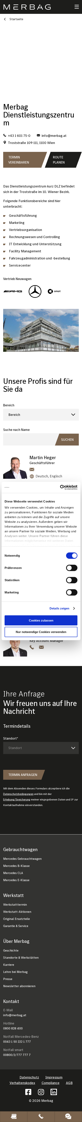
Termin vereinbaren (18, 160)
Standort (10, 738)
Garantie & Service (15, 925)
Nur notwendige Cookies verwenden (41, 632)
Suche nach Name (16, 429)
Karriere (8, 964)
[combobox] (41, 415)
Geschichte (11, 950)
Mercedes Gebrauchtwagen (22, 858)
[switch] (71, 568)
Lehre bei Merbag (15, 971)
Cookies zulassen (41, 620)
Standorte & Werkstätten (21, 957)
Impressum (53, 1077)
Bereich (8, 405)
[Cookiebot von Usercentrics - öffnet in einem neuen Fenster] (60, 487)
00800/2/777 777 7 (17, 1054)
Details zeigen (59, 608)
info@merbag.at (14, 1015)
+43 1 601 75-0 (19, 135)
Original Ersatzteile (16, 918)
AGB (69, 1082)
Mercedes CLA (13, 872)
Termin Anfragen (22, 774)
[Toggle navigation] (74, 7)
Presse (7, 978)
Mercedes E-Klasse (16, 880)
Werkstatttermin (15, 904)
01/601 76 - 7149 (31, 647)
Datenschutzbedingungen (18, 794)
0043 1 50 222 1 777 (17, 1041)
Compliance (51, 1082)
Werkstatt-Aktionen (17, 911)
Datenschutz (29, 1077)
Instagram (41, 1092)
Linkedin (54, 1092)
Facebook (28, 1092)
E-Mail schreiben (31, 469)
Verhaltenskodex (22, 1082)
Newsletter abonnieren (19, 986)
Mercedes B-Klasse (16, 865)
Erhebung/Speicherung (16, 799)
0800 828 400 (13, 1028)
